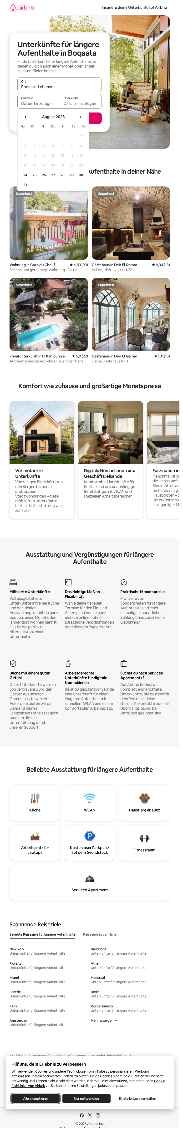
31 (25, 185)
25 (34, 175)
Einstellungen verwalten (137, 1098)
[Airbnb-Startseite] (22, 7)
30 (81, 175)
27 (53, 175)
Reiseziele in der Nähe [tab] (100, 934)
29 (72, 175)
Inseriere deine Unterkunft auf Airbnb (134, 7)
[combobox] (59, 87)
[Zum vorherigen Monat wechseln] (25, 117)
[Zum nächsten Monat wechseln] (80, 117)
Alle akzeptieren (35, 1098)
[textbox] (38, 103)
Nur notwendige (86, 1098)
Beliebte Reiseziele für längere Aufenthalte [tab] (43, 934)
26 (44, 175)
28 (62, 175)
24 (25, 175)
